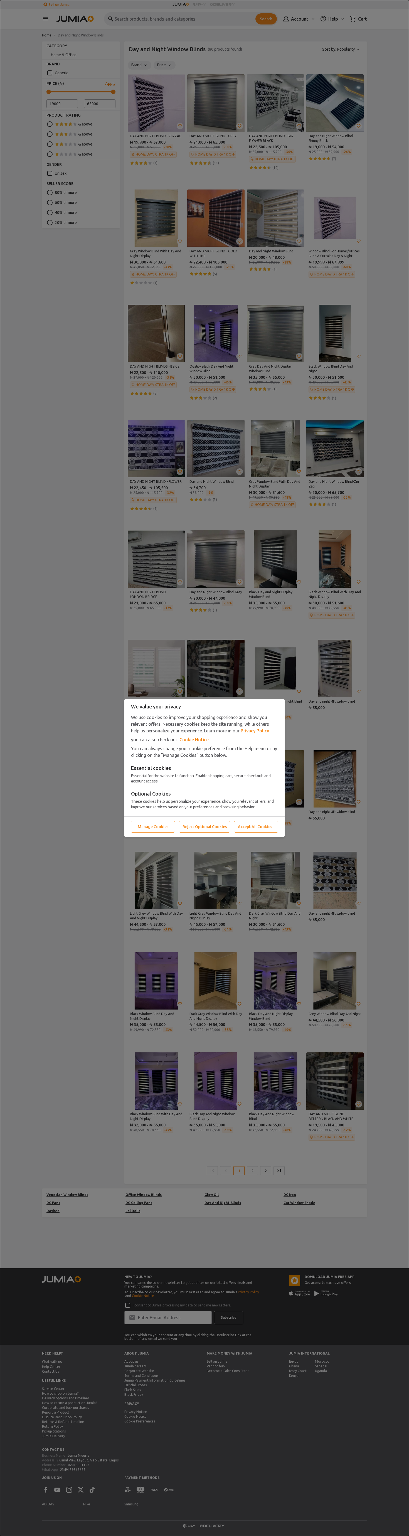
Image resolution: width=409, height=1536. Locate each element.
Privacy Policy (255, 730)
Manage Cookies (153, 826)
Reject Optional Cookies (205, 826)
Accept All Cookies (255, 826)
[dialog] (204, 768)
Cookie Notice (194, 739)
